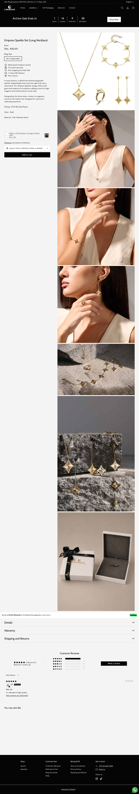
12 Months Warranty (53, 766)
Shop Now (114, 19)
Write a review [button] (114, 663)
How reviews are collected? (17, 696)
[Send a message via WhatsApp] (135, 790)
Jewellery (33, 8)
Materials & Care (52, 769)
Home (23, 8)
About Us (61, 8)
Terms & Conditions (78, 766)
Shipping (7, 143)
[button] (57, 658)
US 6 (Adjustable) (13, 59)
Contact (72, 8)
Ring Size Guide (51, 773)
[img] (11, 681)
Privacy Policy (76, 769)
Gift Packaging (48, 8)
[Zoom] (96, 70)
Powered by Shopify (68, 789)
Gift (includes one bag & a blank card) (24, 134)
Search (23, 766)
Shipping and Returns (79, 773)
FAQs (48, 776)
